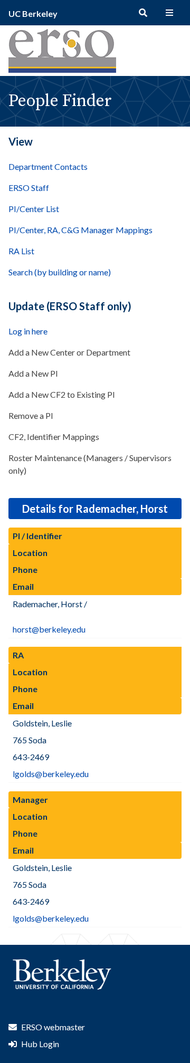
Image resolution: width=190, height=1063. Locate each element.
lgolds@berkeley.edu (51, 774)
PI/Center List (33, 209)
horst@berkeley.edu (49, 629)
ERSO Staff (28, 188)
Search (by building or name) (59, 272)
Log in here (28, 331)
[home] (62, 69)
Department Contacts (48, 166)
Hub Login (40, 1044)
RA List (21, 251)
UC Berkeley (33, 13)
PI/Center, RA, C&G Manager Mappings (80, 230)
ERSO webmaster (53, 1027)
